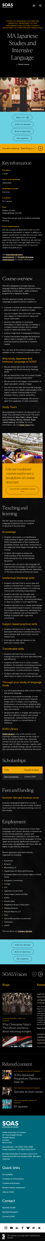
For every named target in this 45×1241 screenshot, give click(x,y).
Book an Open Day (22, 131)
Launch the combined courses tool (22, 490)
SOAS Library (8, 734)
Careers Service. (25, 931)
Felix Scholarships (11, 777)
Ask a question (22, 138)
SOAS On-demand (22, 124)
